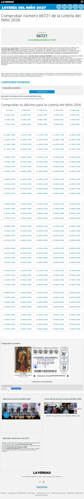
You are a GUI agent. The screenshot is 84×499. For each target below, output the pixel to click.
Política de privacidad (58, 493)
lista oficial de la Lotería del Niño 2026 (24, 99)
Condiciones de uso (43, 493)
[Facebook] (40, 481)
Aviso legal (31, 493)
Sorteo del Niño (19, 75)
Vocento (41, 487)
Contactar (4, 493)
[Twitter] (43, 481)
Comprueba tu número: (12, 88)
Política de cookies (41, 495)
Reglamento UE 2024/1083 (17, 493)
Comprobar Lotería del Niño (42, 382)
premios (62, 75)
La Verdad (42, 472)
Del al (9, 110)
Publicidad (70, 493)
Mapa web (79, 493)
